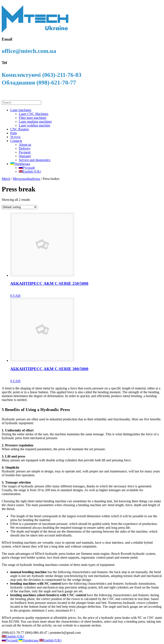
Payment (25, 152)
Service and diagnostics (34, 160)
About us (25, 144)
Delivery (25, 148)
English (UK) (15, 636)
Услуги (15, 137)
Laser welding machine (34, 125)
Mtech (6, 179)
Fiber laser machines (32, 117)
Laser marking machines (35, 121)
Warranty (25, 156)
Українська (30, 640)
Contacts (16, 141)
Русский (12, 640)
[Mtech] (35, 32)
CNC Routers (19, 129)
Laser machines (20, 110)
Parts (13, 133)
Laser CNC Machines (33, 114)
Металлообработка (26, 179)
